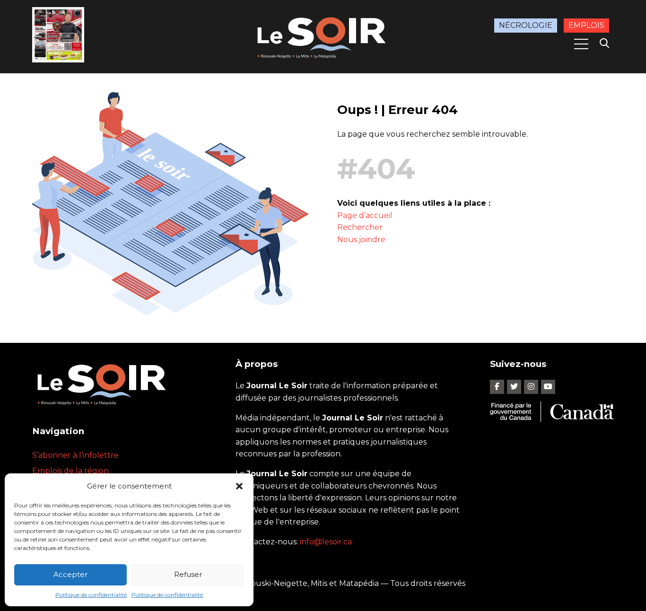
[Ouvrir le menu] (581, 44)
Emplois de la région (70, 470)
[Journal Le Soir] (323, 35)
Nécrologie (525, 25)
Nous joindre (361, 239)
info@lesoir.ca (326, 541)
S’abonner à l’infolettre (75, 455)
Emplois (586, 25)
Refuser (188, 574)
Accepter (70, 574)
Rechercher (360, 227)
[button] (239, 486)
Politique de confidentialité (91, 594)
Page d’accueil (365, 215)
